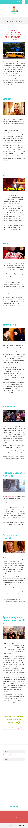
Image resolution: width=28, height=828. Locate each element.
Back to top (20, 825)
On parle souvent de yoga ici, (10, 496)
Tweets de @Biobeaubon (8, 755)
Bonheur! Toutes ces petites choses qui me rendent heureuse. (14, 35)
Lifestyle (14, 30)
